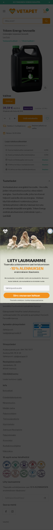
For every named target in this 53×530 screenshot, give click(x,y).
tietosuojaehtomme (37, 300)
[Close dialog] (50, 231)
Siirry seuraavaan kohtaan (26, 295)
